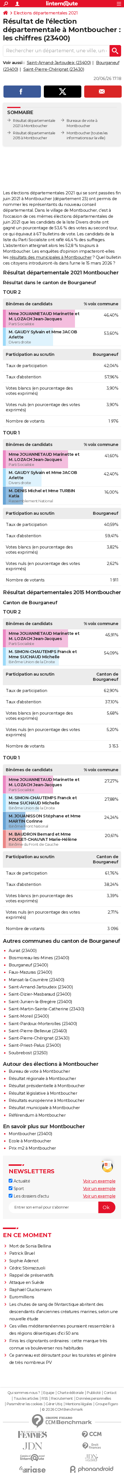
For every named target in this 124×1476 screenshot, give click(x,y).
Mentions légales (78, 1404)
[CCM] (91, 1434)
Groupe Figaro (106, 1404)
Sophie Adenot (24, 1260)
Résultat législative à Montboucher (43, 1093)
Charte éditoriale (70, 1393)
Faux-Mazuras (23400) (30, 972)
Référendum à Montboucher (37, 1115)
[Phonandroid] (91, 1469)
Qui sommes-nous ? (23, 1393)
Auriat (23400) (22, 950)
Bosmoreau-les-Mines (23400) (39, 957)
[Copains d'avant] (32, 1457)
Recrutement (62, 1399)
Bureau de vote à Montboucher (39, 1071)
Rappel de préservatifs (31, 1275)
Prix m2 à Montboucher (32, 1148)
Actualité (21, 1181)
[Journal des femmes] (32, 1434)
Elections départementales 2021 (46, 13)
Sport (18, 1188)
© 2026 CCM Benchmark (62, 1410)
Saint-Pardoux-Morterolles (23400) (43, 1023)
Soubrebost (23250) (28, 1052)
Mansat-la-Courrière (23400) (36, 979)
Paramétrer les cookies (24, 1404)
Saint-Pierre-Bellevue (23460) (38, 1030)
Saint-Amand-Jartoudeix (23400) (59, 62)
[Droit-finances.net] (91, 1446)
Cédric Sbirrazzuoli (27, 1268)
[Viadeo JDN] (91, 1458)
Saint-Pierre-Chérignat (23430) (53, 69)
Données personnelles (93, 1399)
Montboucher (78, 133)
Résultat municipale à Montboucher (44, 1107)
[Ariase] (32, 1469)
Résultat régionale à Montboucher (42, 1078)
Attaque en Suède (26, 1282)
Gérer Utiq (54, 1404)
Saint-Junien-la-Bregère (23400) (40, 1001)
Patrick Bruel (22, 1253)
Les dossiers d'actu (30, 1196)
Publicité (94, 1393)
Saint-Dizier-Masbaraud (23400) (40, 994)
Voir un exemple (99, 1181)
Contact (110, 1393)
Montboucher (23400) (30, 1133)
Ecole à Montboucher (30, 1141)
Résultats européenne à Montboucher (46, 1100)
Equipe (48, 1393)
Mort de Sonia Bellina (30, 1246)
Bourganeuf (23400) (28, 965)
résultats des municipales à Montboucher (51, 257)
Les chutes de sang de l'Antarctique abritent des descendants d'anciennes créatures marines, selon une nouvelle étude (63, 1311)
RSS (45, 1399)
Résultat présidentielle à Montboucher (47, 1085)
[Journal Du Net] (32, 1446)
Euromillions (21, 1297)
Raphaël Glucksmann (30, 1289)
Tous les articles (26, 1399)
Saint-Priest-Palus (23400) (35, 1045)
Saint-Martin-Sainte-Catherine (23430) (46, 1009)
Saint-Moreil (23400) (29, 1016)
